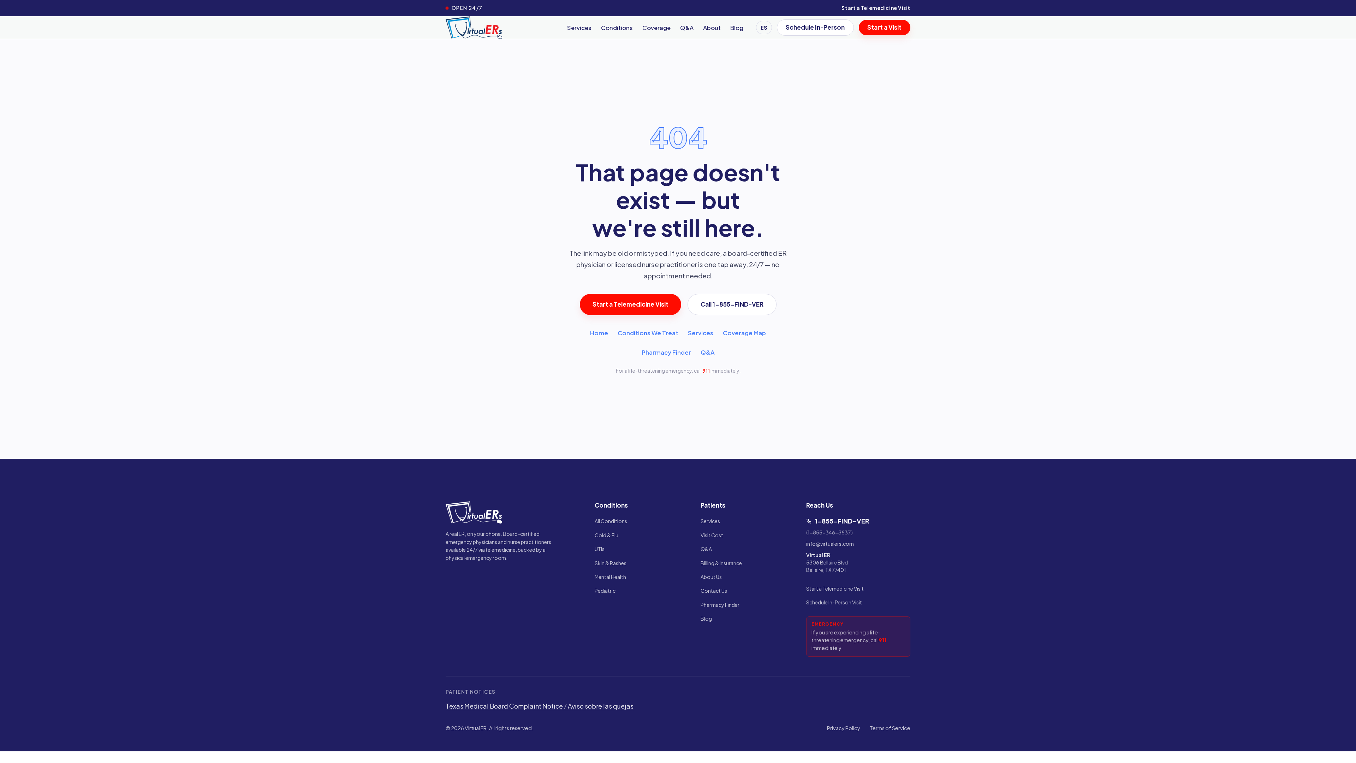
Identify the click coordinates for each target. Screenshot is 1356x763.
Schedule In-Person (815, 27)
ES (764, 27)
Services (579, 27)
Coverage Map (744, 333)
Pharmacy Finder (666, 352)
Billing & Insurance (721, 563)
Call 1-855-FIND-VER (732, 304)
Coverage (656, 27)
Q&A (687, 27)
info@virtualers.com (830, 543)
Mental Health (610, 577)
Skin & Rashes (610, 563)
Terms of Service (890, 728)
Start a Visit (884, 27)
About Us (711, 577)
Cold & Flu (606, 535)
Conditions (617, 27)
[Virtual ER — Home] (474, 27)
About (712, 27)
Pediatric (605, 590)
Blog (736, 27)
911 (706, 370)
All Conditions (611, 521)
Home (599, 333)
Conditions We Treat (648, 333)
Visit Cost (712, 535)
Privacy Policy (843, 728)
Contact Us (714, 590)
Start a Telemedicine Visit (875, 8)
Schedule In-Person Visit (834, 602)
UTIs (600, 549)
